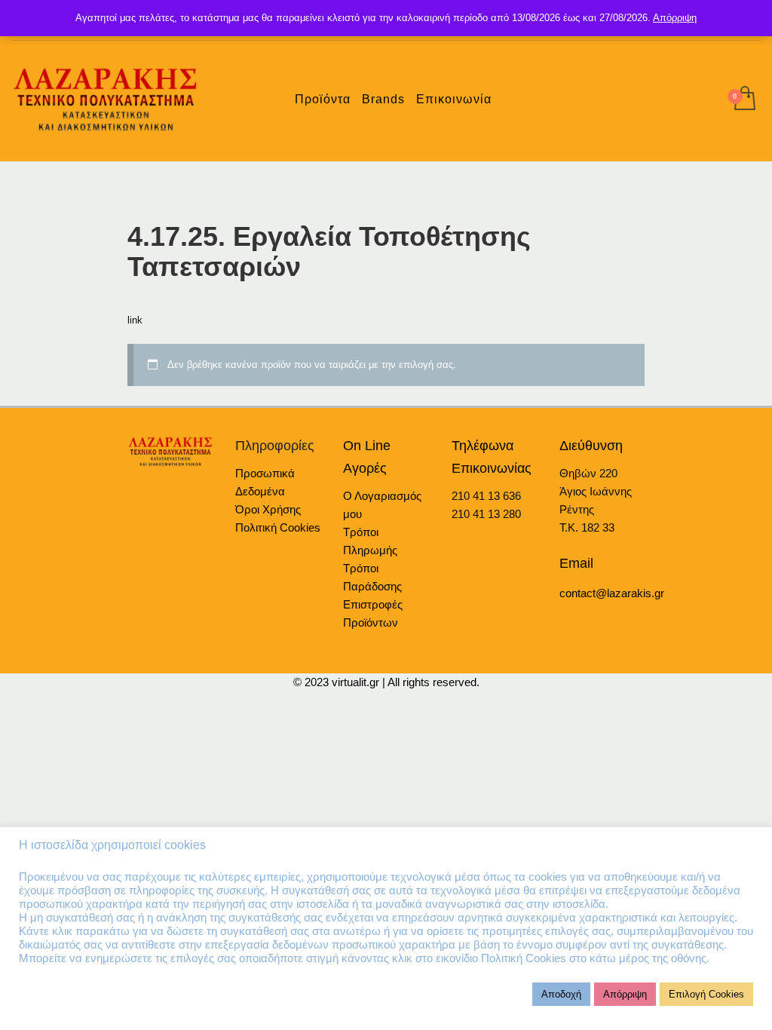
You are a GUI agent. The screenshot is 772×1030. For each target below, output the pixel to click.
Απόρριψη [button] (625, 994)
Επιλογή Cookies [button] (706, 994)
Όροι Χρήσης (268, 509)
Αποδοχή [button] (561, 994)
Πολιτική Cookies (277, 527)
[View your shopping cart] (744, 99)
